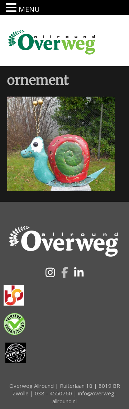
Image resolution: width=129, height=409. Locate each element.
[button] (50, 272)
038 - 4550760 (53, 393)
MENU (29, 9)
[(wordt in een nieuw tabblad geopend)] (14, 294)
